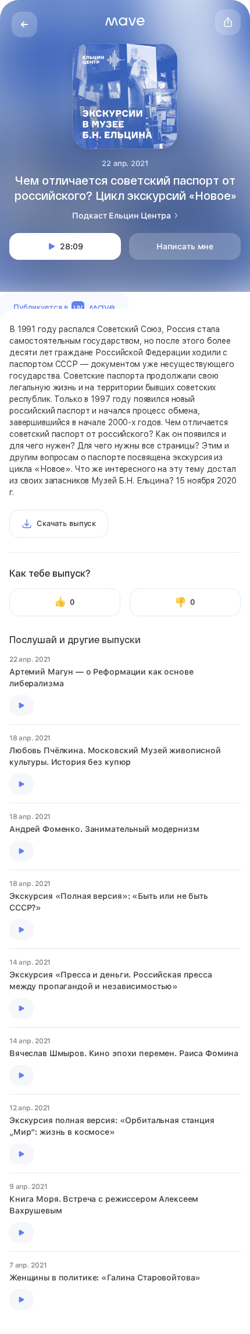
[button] (125, 21)
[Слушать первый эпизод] (21, 705)
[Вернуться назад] (24, 24)
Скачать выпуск (66, 523)
